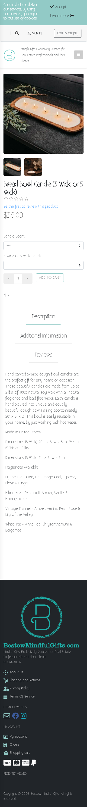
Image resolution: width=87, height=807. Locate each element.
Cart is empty (67, 33)
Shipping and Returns (25, 680)
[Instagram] (23, 717)
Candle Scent (14, 236)
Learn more (60, 16)
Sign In (36, 33)
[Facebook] (15, 717)
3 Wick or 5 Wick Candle (22, 256)
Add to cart (50, 277)
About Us (16, 672)
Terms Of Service (22, 696)
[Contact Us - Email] (6, 717)
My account (18, 736)
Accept (60, 7)
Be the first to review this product (30, 206)
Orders (14, 745)
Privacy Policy (19, 688)
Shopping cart (20, 753)
